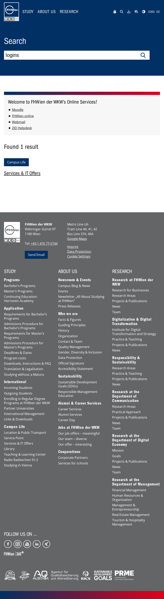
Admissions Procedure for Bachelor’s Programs (23, 326)
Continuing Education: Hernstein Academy (20, 299)
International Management (24, 414)
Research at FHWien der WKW (132, 282)
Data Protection (79, 251)
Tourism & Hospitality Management (128, 522)
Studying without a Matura (24, 374)
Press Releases (69, 306)
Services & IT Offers (18, 443)
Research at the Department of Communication (125, 396)
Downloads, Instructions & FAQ (27, 363)
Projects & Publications (129, 301)
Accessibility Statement (75, 369)
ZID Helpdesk (22, 128)
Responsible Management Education (77, 394)
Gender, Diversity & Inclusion (80, 352)
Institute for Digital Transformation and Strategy (134, 332)
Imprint (72, 247)
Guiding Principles (72, 325)
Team (116, 312)
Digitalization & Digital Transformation (131, 321)
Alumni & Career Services (79, 403)
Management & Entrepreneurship (125, 507)
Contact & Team (70, 341)
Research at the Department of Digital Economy (130, 440)
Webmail (18, 122)
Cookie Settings (78, 256)
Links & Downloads (18, 419)
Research (69, 11)
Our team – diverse (72, 439)
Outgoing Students (18, 393)
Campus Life (14, 427)
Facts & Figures (69, 320)
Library (9, 449)
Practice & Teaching (127, 339)
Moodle (17, 110)
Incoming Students (18, 388)
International (15, 382)
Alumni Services (70, 415)
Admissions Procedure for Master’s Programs (23, 345)
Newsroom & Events (74, 280)
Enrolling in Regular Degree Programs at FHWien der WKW (27, 401)
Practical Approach (126, 412)
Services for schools (73, 463)
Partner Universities (19, 408)
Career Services (70, 409)
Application (14, 308)
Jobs (151, 12)
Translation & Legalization (23, 369)
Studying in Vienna (18, 465)
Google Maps (77, 239)
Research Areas (124, 296)
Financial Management (129, 490)
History (63, 330)
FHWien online (23, 116)
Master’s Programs (18, 291)
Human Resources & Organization (127, 497)
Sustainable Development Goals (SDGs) (77, 384)
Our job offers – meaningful (79, 433)
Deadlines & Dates (18, 353)
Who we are (68, 314)
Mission (118, 450)
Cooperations (69, 452)
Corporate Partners (73, 458)
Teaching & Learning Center (25, 454)
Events (63, 291)
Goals (116, 456)
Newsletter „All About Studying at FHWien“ (81, 299)
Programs (12, 280)
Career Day (66, 420)
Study (28, 11)
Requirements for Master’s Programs (24, 335)
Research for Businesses (130, 290)
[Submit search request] (143, 55)
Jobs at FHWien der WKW (79, 427)
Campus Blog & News (74, 286)
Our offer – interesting (75, 444)
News (116, 306)
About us (47, 11)
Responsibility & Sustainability (126, 360)
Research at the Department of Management (136, 482)
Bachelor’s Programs (19, 286)
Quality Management (74, 347)
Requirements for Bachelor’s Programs (25, 316)
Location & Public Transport (25, 433)
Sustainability (70, 376)
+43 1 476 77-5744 (44, 243)
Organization (68, 336)
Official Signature (71, 363)
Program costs (15, 358)
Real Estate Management (131, 515)
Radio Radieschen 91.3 (21, 460)
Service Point (14, 438)
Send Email (36, 255)
